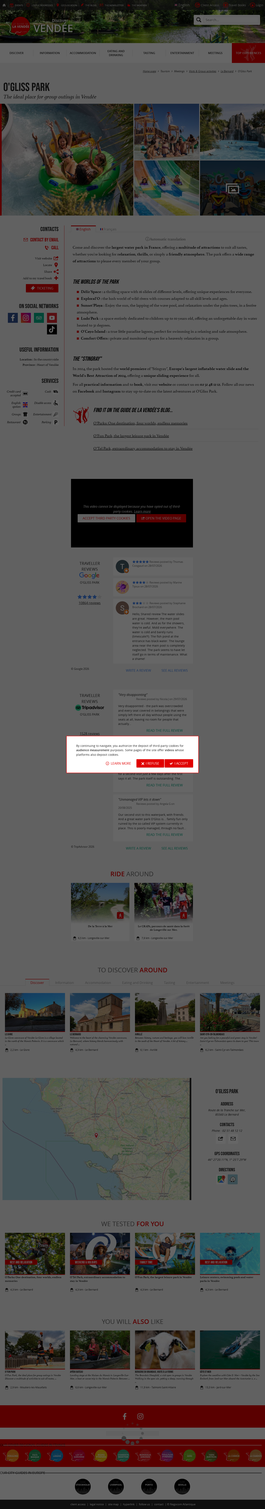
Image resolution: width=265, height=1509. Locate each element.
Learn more (121, 763)
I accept (181, 763)
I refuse (152, 763)
